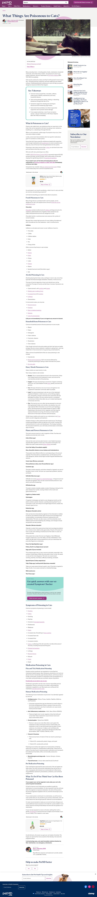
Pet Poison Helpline (53, 75)
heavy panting (47, 633)
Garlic (29, 255)
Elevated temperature (33, 648)
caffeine (47, 210)
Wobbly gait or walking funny (35, 291)
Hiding (29, 613)
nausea (48, 288)
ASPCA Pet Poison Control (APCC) (39, 154)
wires (48, 383)
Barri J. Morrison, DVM (13, 20)
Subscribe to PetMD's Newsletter (10, 884)
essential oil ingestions (50, 158)
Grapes (30, 263)
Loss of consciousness (33, 316)
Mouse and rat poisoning (34, 359)
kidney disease (47, 444)
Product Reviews (45, 6)
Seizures (30, 313)
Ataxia (29, 630)
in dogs (48, 147)
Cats (9, 6)
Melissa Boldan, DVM (13, 21)
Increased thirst (32, 294)
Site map (63, 893)
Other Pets (17, 6)
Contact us (52, 892)
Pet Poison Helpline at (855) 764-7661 (44, 162)
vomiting (41, 288)
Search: (26, 2)
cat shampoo (32, 811)
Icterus (30, 644)
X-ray (58, 416)
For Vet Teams (76, 6)
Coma (29, 659)
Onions (30, 253)
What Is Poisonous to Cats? (34, 64)
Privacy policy (49, 893)
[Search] (66, 2)
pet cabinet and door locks (50, 167)
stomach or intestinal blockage (44, 479)
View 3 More (31, 66)
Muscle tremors (32, 305)
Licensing (58, 892)
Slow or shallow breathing (34, 310)
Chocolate (28, 210)
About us (38, 892)
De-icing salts (31, 364)
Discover (35, 6)
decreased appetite (39, 622)
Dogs (3, 6)
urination (41, 294)
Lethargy (30, 296)
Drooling (30, 611)
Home (4, 10)
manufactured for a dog (38, 688)
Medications (26, 6)
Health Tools (57, 6)
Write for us (45, 892)
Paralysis (30, 307)
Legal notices (56, 893)
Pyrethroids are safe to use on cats (36, 681)
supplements (45, 143)
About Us (66, 6)
